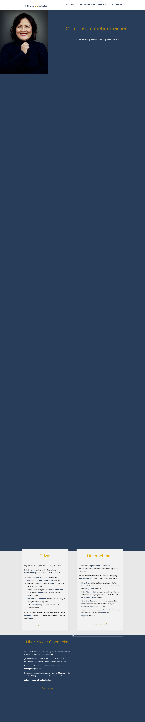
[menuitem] (70, 5)
